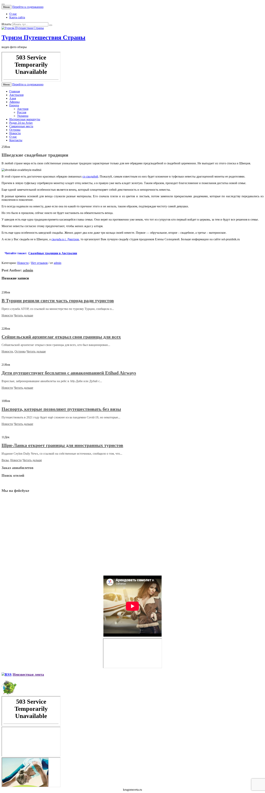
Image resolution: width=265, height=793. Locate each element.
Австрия (22, 108)
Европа (14, 105)
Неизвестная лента (28, 674)
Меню (6, 7)
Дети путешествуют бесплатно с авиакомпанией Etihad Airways (69, 372)
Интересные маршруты (24, 119)
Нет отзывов (39, 263)
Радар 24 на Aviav (21, 122)
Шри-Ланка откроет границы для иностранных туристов (62, 445)
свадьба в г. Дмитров (65, 239)
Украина (22, 115)
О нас (13, 14)
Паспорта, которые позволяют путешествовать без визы (61, 409)
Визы (5, 460)
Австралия (16, 95)
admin (57, 263)
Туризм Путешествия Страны (43, 37)
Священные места (21, 126)
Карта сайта (17, 17)
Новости (15, 133)
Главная (14, 91)
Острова (14, 129)
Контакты (15, 140)
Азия (12, 98)
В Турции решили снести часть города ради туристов (58, 300)
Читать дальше (23, 315)
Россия (21, 112)
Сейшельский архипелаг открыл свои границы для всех (61, 336)
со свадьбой (90, 176)
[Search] (50, 25)
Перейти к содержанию (27, 7)
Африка (14, 101)
